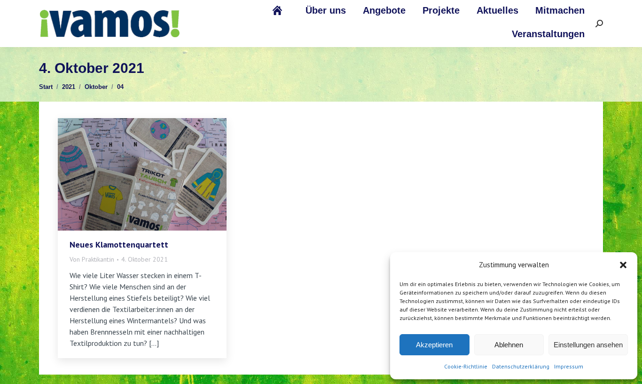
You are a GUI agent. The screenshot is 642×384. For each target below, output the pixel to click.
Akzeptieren (434, 345)
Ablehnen (508, 345)
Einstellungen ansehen (588, 345)
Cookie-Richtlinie (465, 366)
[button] (623, 265)
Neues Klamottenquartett (119, 244)
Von (92, 259)
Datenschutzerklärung (520, 366)
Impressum (568, 366)
